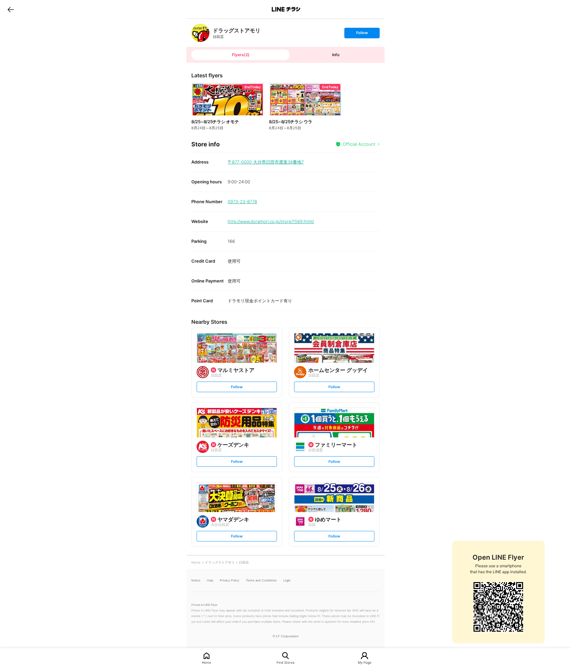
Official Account (359, 144)
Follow (362, 34)
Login (286, 580)
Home (206, 662)
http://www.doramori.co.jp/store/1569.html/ (271, 221)
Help (210, 580)
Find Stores (285, 662)
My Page (364, 662)
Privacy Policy (229, 580)
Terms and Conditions (261, 580)
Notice (195, 580)
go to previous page (10, 9)
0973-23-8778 (242, 201)
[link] (200, 33)
